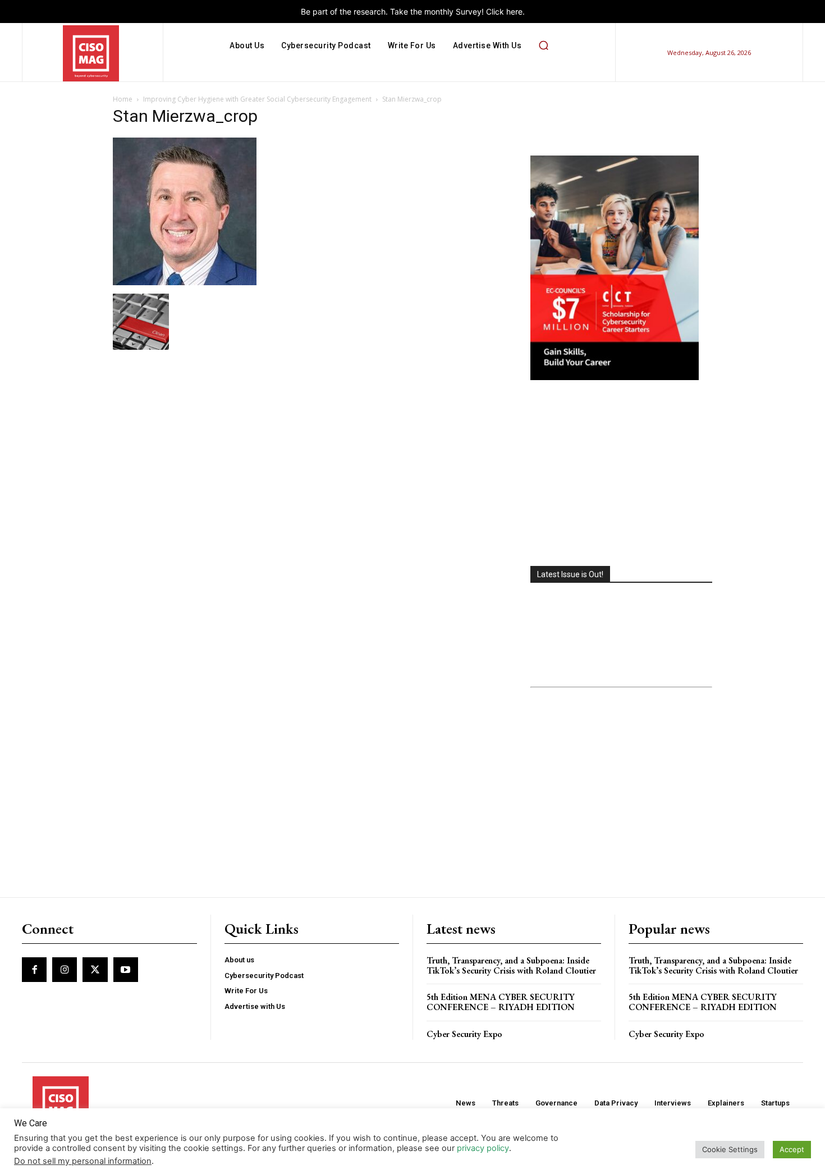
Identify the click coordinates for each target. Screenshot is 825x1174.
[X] (94, 969)
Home (122, 99)
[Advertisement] (621, 474)
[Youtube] (125, 969)
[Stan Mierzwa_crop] (184, 282)
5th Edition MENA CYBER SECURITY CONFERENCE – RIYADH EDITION (501, 1002)
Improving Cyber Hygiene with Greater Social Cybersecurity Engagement (257, 99)
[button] (543, 45)
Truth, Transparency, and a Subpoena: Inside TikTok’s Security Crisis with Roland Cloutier (511, 965)
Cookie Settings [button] (730, 1149)
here (514, 11)
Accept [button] (792, 1149)
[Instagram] (64, 969)
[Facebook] (34, 969)
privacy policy (483, 1148)
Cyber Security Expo (464, 1034)
